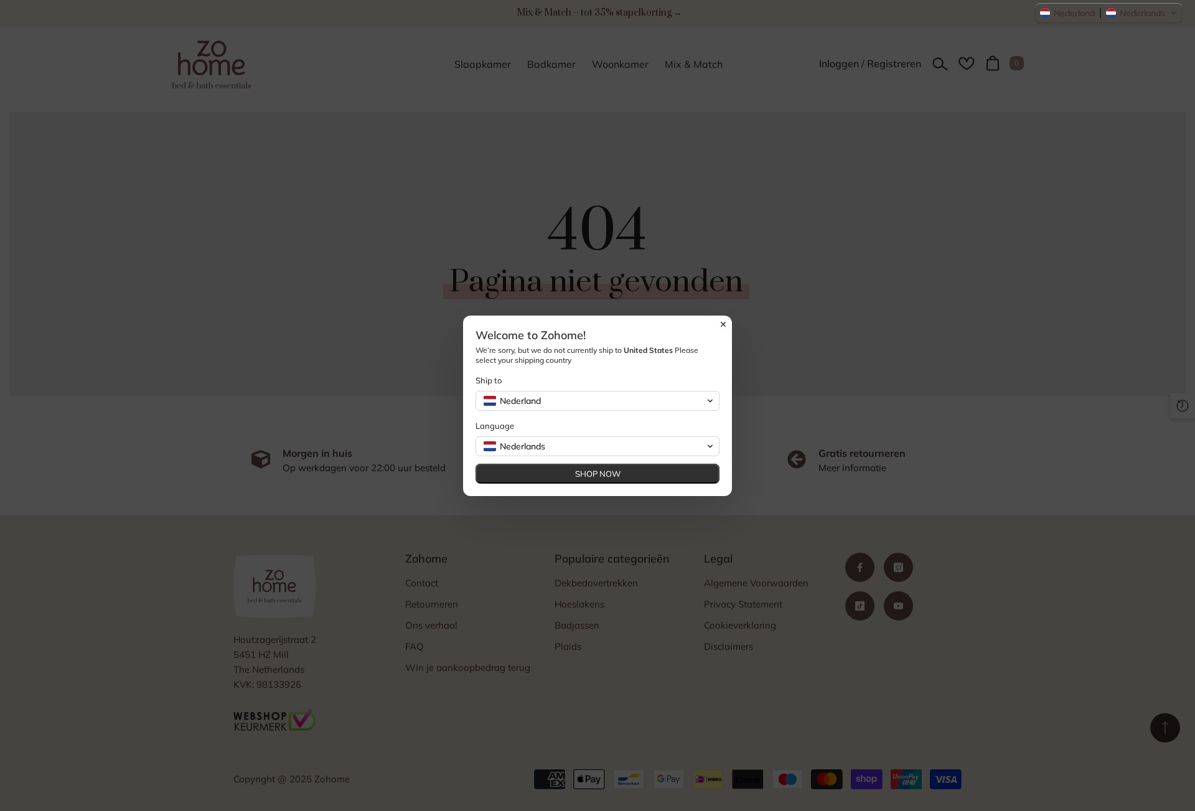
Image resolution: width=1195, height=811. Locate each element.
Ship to (489, 380)
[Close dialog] (723, 324)
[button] (1109, 13)
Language (495, 426)
